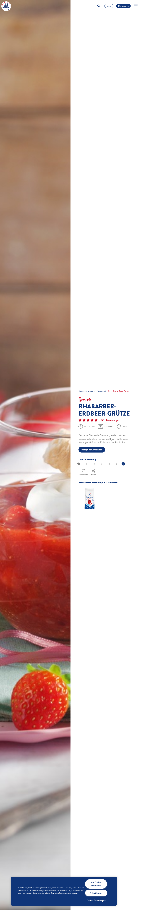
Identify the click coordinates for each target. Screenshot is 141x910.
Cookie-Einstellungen (96, 900)
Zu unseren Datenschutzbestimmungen (64, 893)
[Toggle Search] (99, 6)
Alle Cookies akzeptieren (96, 884)
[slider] (79, 464)
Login (108, 5)
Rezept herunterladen (91, 449)
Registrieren (123, 5)
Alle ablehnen (96, 893)
